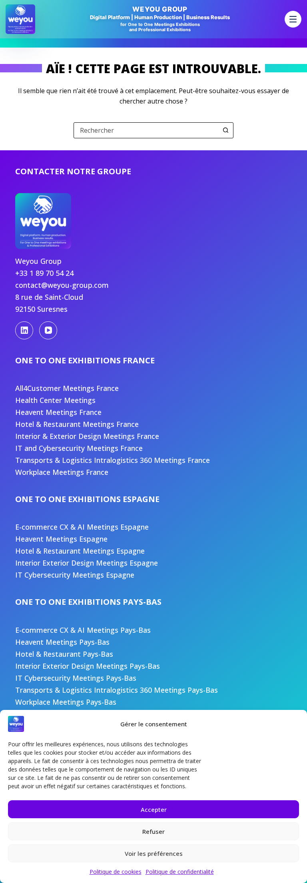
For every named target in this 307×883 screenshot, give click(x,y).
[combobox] (146, 130)
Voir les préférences (154, 853)
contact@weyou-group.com (62, 285)
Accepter (154, 809)
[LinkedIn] (24, 330)
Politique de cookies (116, 871)
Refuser (153, 831)
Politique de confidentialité (180, 871)
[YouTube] (48, 330)
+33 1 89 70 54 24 (44, 273)
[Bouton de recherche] (225, 130)
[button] (293, 19)
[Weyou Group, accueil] (20, 19)
